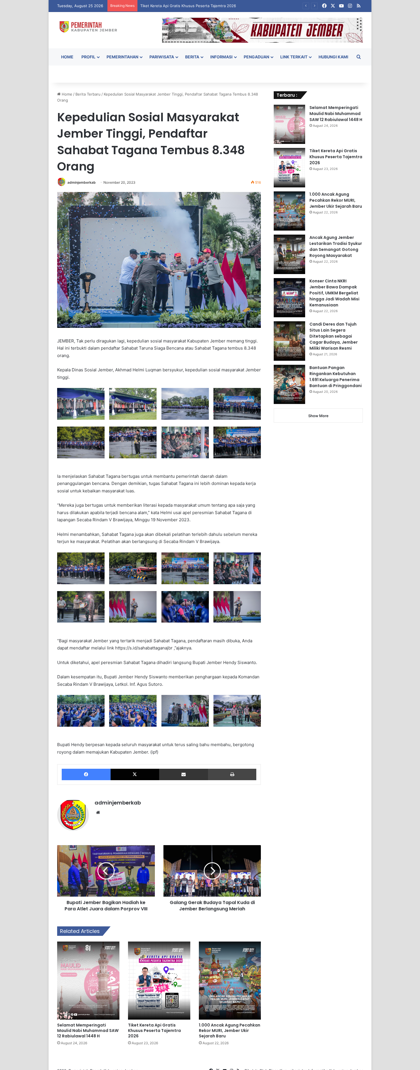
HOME (67, 56)
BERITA (192, 56)
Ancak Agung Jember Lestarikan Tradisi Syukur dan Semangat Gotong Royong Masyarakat (335, 246)
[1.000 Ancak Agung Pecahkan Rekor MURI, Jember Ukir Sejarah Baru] (230, 980)
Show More (318, 415)
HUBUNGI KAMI (333, 56)
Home (66, 94)
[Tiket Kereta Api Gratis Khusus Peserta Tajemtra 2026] (159, 980)
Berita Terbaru (88, 94)
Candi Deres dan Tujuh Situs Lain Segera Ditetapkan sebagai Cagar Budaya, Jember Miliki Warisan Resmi (333, 336)
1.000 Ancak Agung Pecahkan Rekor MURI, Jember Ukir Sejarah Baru (229, 1030)
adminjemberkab (81, 182)
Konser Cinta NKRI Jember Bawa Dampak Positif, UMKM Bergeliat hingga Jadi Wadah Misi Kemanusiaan (334, 293)
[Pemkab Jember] (90, 26)
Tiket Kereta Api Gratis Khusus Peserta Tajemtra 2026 (154, 1030)
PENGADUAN (256, 56)
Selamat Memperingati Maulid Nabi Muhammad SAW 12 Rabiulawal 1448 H (88, 1030)
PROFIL (88, 56)
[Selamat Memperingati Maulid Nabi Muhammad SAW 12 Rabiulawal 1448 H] (88, 980)
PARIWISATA (161, 56)
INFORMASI (221, 56)
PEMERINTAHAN (122, 56)
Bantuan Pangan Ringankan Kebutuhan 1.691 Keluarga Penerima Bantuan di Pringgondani (335, 377)
